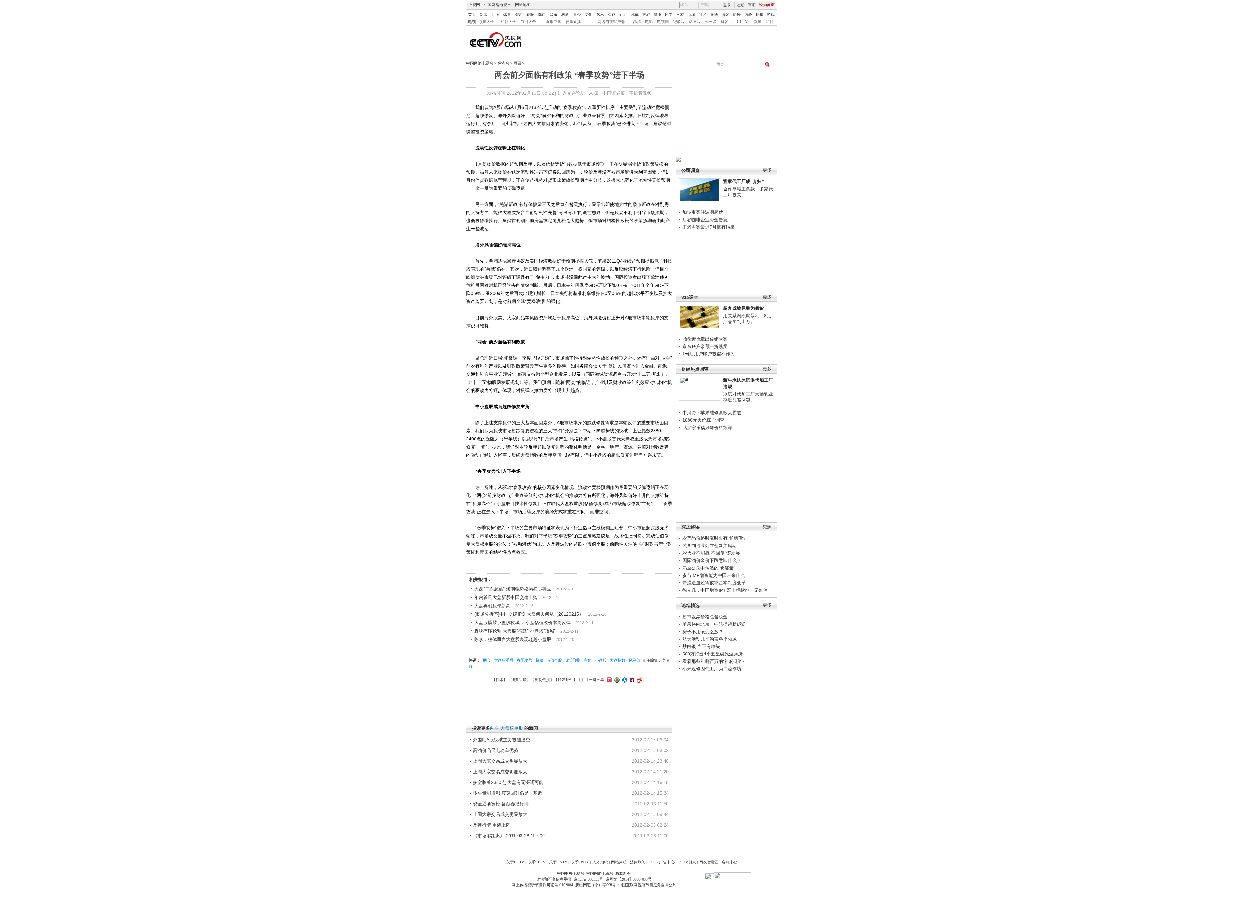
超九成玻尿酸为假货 (743, 308)
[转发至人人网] (624, 679)
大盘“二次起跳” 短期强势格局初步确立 (512, 588)
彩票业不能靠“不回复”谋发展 (711, 553)
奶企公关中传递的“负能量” (708, 567)
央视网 (474, 5)
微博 (714, 14)
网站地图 (523, 5)
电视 (472, 21)
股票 (517, 63)
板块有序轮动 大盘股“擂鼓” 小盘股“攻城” (515, 631)
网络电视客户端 (611, 21)
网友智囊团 (709, 862)
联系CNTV (580, 862)
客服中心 (729, 862)
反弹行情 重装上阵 (491, 825)
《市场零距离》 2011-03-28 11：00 (509, 835)
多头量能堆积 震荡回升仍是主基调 (507, 793)
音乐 (553, 14)
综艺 (518, 14)
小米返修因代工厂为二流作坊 (711, 668)
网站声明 (619, 862)
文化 (588, 14)
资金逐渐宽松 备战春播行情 (501, 803)
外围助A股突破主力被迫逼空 (501, 739)
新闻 (483, 14)
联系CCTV (537, 862)
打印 (499, 679)
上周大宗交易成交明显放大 (500, 761)
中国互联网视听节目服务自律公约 (647, 885)
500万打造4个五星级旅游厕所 (712, 653)
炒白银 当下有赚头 (701, 646)
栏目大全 (508, 21)
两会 (487, 660)
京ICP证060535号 (588, 879)
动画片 (694, 21)
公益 (612, 14)
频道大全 (486, 21)
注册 (741, 5)
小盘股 (601, 660)
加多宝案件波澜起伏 (702, 212)
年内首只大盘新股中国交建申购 (506, 597)
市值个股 (554, 660)
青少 (577, 14)
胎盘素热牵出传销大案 (705, 338)
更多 (767, 170)
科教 (565, 14)
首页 (472, 14)
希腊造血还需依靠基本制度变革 (714, 582)
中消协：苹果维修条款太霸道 (711, 412)
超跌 (539, 660)
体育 (507, 14)
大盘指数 (617, 660)
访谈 (748, 14)
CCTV (742, 21)
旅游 (646, 14)
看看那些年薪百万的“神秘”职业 (713, 661)
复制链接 (542, 679)
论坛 (737, 14)
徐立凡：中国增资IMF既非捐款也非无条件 (724, 590)
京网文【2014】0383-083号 (629, 879)
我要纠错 (519, 679)
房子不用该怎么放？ (702, 631)
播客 (724, 21)
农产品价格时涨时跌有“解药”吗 (713, 538)
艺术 (600, 14)
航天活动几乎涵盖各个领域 (709, 639)
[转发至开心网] (608, 679)
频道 (758, 21)
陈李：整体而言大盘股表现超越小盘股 (512, 639)
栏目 (770, 21)
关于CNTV (558, 862)
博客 (725, 14)
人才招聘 (600, 862)
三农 (680, 14)
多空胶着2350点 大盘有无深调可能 (508, 782)
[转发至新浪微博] (638, 679)
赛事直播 (573, 21)
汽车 (635, 14)
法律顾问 (637, 862)
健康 (657, 14)
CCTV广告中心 (662, 862)
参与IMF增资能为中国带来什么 (713, 575)
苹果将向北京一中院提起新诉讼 (714, 624)
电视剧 (663, 21)
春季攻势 (524, 660)
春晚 (530, 14)
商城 (691, 14)
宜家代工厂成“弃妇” (743, 181)
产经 (623, 14)
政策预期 (573, 660)
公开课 (710, 21)
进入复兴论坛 (571, 93)
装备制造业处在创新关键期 (709, 545)
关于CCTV (515, 862)
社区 (703, 14)
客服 (752, 5)
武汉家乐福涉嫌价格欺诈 (707, 427)
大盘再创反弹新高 (492, 605)
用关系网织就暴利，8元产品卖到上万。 (747, 318)
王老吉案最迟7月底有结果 (708, 227)
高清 (637, 21)
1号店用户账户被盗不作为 (708, 353)
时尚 (669, 14)
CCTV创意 (687, 862)
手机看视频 (640, 93)
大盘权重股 (503, 660)
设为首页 (767, 5)
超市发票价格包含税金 (705, 616)
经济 (495, 14)
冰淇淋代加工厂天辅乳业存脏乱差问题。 (748, 396)
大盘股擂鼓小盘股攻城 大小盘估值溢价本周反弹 (522, 622)
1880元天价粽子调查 (703, 420)
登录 (727, 5)
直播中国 (553, 21)
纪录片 (679, 21)
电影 (649, 21)
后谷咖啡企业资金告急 (705, 219)
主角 (588, 660)
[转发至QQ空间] (616, 679)
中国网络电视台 (497, 5)
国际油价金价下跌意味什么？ (711, 560)
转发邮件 (565, 679)
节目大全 (528, 21)
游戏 (771, 14)
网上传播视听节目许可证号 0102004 (542, 885)
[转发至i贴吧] (631, 679)
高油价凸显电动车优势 (495, 750)
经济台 (503, 63)
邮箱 (759, 14)
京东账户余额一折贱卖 (705, 346)
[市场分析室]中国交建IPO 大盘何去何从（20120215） (529, 614)
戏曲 (542, 14)
